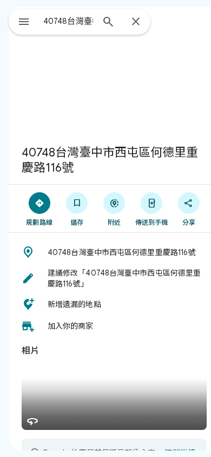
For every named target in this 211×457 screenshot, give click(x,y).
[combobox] (68, 21)
